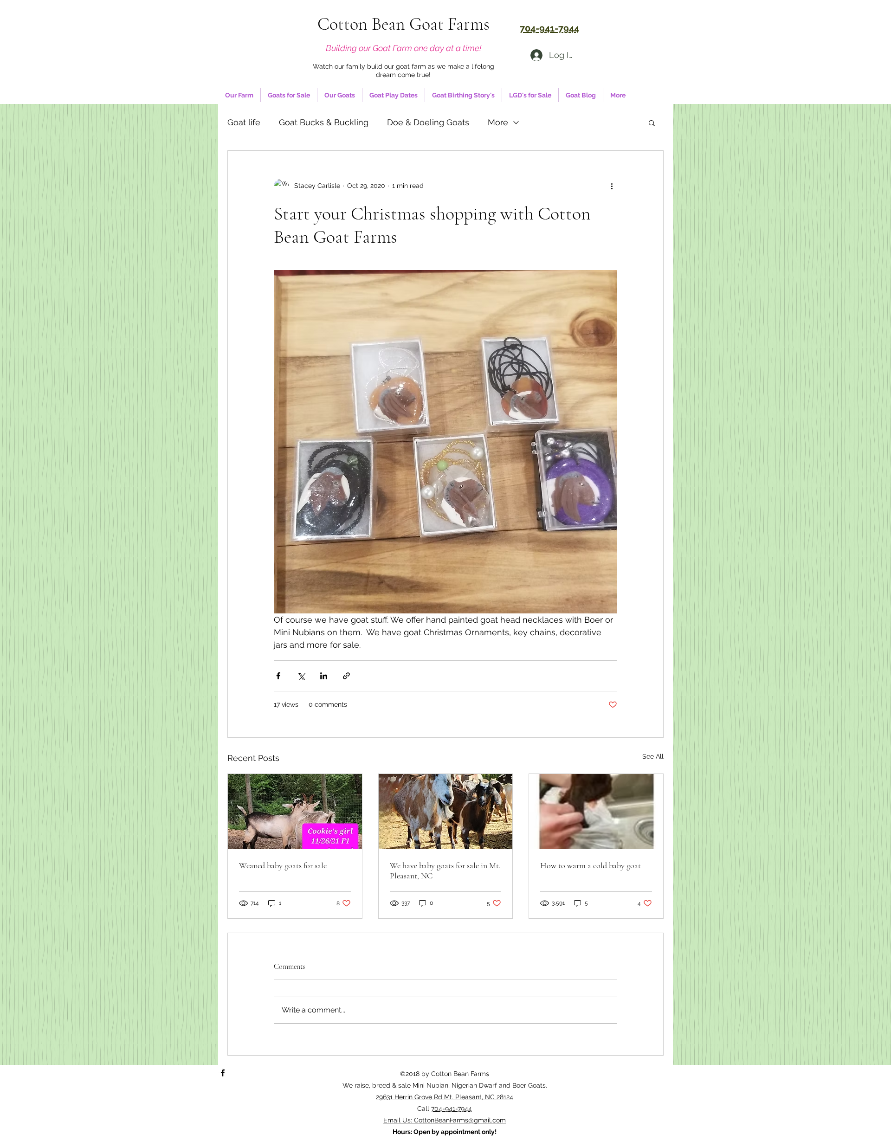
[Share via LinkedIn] (323, 675)
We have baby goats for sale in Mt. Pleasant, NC (445, 870)
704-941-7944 (451, 1108)
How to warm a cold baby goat (590, 865)
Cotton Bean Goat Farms (403, 24)
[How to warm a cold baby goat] (596, 811)
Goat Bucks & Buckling (323, 122)
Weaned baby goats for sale (283, 865)
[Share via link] (346, 675)
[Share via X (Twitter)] (301, 675)
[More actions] (611, 186)
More (498, 122)
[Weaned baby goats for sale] (295, 811)
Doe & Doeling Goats (428, 122)
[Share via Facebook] (278, 675)
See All (653, 756)
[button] (651, 122)
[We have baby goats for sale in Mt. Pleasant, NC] (446, 811)
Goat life (243, 122)
